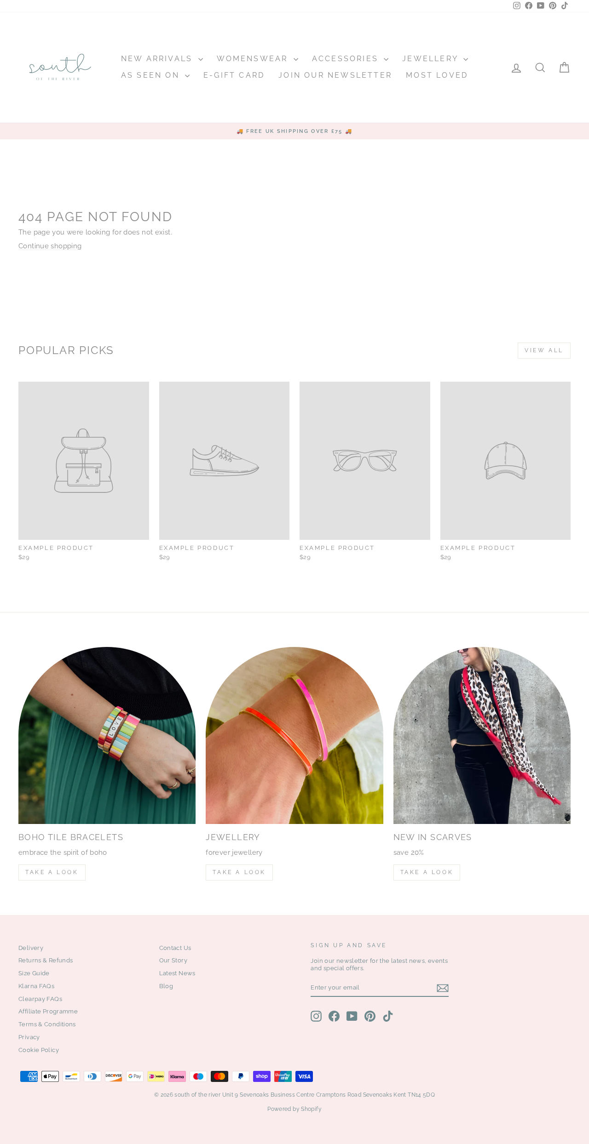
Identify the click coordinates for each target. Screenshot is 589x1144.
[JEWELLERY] (294, 735)
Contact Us (175, 947)
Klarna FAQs (36, 986)
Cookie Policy (38, 1050)
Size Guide (34, 973)
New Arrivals (158, 58)
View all (544, 350)
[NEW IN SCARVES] (482, 735)
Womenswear (254, 58)
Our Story (173, 960)
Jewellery (431, 58)
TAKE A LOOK (52, 872)
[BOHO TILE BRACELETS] (107, 735)
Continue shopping (49, 246)
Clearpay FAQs (40, 998)
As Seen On (152, 75)
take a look (427, 872)
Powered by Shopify (294, 1109)
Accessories (346, 58)
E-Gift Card (234, 75)
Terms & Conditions (47, 1024)
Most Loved (437, 75)
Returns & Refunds (45, 960)
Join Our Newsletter (335, 75)
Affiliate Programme (48, 1011)
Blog (166, 986)
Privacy (29, 1037)
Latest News (177, 973)
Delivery (30, 947)
